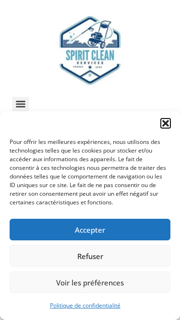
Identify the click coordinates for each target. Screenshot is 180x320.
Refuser (90, 256)
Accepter (90, 230)
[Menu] (20, 104)
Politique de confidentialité (85, 305)
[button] (165, 123)
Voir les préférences (90, 282)
